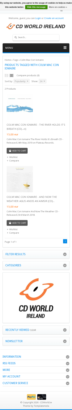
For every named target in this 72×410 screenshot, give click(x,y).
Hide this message (36, 7)
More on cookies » (58, 7)
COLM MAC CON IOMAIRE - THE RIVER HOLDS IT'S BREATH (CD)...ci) (36, 126)
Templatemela (41, 405)
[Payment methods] (36, 398)
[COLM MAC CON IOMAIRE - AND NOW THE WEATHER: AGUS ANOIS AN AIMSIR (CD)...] (20, 191)
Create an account (54, 18)
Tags (15, 59)
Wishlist (13, 157)
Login (38, 18)
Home (8, 59)
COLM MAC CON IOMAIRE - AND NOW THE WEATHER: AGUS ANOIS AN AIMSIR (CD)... (32, 199)
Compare (14, 160)
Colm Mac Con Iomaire (32, 59)
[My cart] (61, 10)
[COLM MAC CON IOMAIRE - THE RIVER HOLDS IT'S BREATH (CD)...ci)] (20, 119)
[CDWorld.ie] (36, 26)
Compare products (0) (28, 75)
